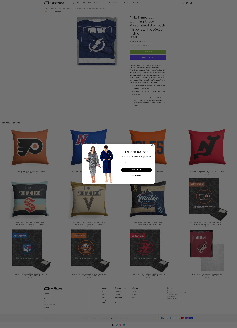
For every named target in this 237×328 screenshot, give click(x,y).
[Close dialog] (152, 146)
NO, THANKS (136, 175)
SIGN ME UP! (136, 170)
